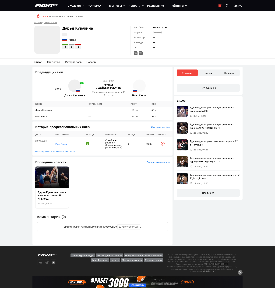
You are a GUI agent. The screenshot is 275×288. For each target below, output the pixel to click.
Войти (238, 6)
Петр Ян (115, 259)
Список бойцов (50, 22)
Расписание (155, 5)
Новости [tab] (91, 62)
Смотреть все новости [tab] (158, 162)
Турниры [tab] (187, 72)
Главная (38, 22)
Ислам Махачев (153, 255)
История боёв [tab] (73, 62)
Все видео (208, 193)
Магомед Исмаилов (132, 259)
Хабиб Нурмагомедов (82, 255)
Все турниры (208, 88)
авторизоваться (130, 227)
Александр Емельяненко (109, 255)
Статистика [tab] (53, 62)
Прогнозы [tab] (229, 72)
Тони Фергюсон (100, 259)
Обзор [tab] (38, 62)
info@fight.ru (208, 271)
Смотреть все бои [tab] (160, 126)
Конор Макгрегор (134, 255)
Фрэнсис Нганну (153, 259)
